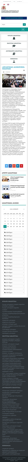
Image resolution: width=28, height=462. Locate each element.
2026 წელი (9, 232)
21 (17, 224)
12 (11, 221)
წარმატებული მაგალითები (9, 409)
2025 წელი (9, 236)
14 (17, 221)
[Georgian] (4, 4)
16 (23, 221)
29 (11, 216)
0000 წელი (9, 292)
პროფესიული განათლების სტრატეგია (12, 390)
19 (11, 224)
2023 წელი (9, 242)
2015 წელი (9, 269)
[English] (8, 4)
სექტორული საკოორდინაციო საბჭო (11, 407)
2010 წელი (9, 286)
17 (5, 224)
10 (5, 221)
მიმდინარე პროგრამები (8, 322)
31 (17, 216)
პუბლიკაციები (6, 436)
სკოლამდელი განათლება (9, 329)
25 (8, 226)
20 (14, 224)
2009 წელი (9, 289)
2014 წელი (9, 272)
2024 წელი (9, 239)
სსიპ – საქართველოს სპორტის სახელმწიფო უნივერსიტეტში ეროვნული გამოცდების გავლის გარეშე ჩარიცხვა (14, 375)
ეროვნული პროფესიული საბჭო (10, 405)
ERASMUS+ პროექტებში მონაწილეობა (12, 353)
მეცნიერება (14, 59)
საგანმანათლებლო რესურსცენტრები (12, 311)
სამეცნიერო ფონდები (8, 448)
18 (8, 224)
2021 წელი (9, 249)
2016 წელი (9, 266)
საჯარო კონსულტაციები (8, 427)
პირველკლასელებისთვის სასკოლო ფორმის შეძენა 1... (17, 187)
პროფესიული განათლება (14, 51)
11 (8, 221)
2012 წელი (9, 279)
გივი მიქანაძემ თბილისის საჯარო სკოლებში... (17, 194)
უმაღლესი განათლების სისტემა (10, 344)
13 (14, 221)
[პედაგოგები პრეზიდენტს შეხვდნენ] (14, 79)
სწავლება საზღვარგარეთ (9, 346)
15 (20, 221)
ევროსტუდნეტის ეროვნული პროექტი (12, 384)
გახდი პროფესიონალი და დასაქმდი (12, 411)
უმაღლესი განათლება (14, 43)
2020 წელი (9, 252)
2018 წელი (9, 259)
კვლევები (4, 417)
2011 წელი (9, 282)
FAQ (14, 1)
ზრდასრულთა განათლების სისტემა (11, 426)
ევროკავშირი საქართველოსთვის (11, 453)
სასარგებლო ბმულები (7, 1)
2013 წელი (9, 276)
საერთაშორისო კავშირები (9, 415)
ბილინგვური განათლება (8, 333)
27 (5, 216)
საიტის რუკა (20, 1)
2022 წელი (9, 246)
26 (11, 226)
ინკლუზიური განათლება (8, 320)
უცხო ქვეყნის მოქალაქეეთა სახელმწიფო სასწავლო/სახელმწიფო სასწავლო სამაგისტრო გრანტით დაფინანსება (13, 360)
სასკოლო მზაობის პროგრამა (10, 331)
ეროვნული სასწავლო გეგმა (9, 324)
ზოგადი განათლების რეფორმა (10, 307)
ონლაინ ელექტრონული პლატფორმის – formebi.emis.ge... (17, 178)
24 (5, 226)
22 (20, 224)
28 (8, 216)
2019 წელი (9, 256)
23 (23, 224)
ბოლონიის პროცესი (7, 351)
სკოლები (4, 309)
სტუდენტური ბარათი (7, 371)
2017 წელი (9, 262)
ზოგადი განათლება (14, 35)
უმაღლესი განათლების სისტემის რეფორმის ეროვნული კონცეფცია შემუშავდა (11, 341)
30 (14, 216)
